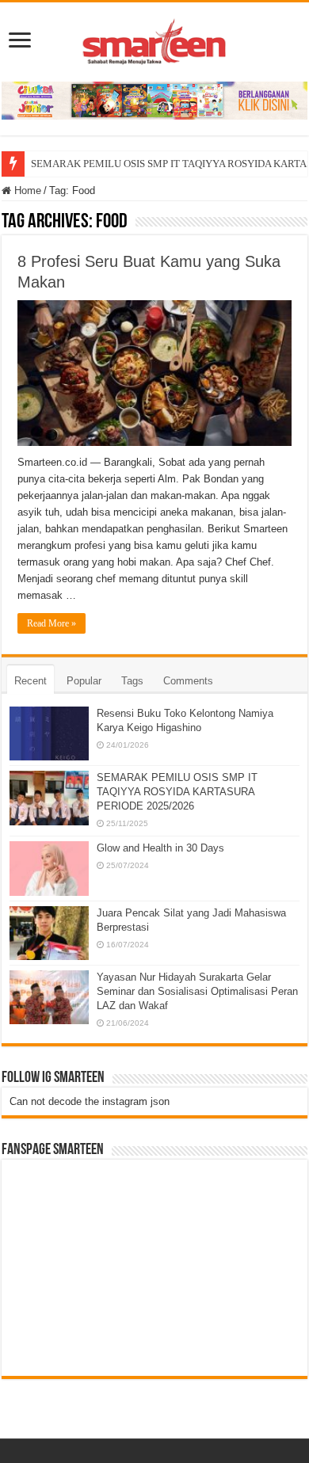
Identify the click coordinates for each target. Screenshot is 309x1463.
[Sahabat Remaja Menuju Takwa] (154, 39)
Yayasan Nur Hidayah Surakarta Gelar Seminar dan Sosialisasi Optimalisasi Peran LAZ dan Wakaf (197, 991)
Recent (30, 681)
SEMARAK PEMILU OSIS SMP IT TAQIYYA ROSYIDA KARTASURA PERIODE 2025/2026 (177, 792)
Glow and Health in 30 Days (160, 848)
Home (26, 190)
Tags (132, 681)
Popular (84, 681)
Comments (188, 681)
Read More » (51, 623)
